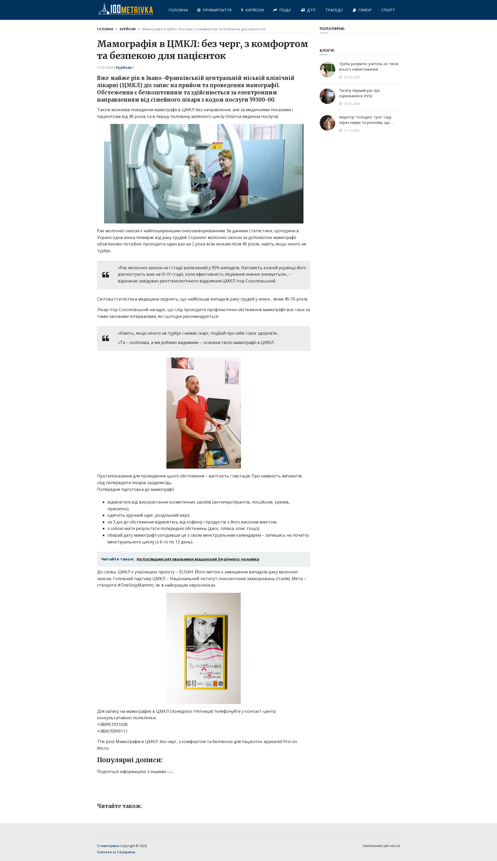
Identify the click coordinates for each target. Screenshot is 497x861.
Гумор (364, 9)
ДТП (311, 9)
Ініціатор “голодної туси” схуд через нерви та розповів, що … (366, 120)
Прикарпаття (217, 9)
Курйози (254, 9)
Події (284, 9)
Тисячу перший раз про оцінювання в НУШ (359, 93)
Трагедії (334, 9)
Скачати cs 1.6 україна (116, 852)
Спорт (388, 9)
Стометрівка (108, 845)
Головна (178, 9)
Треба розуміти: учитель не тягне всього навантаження (369, 66)
